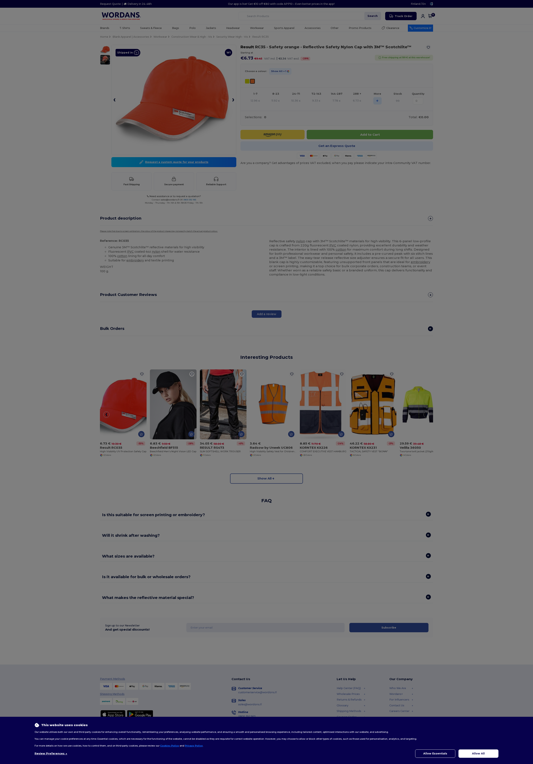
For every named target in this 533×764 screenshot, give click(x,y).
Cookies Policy (169, 745)
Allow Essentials (435, 753)
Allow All (478, 753)
